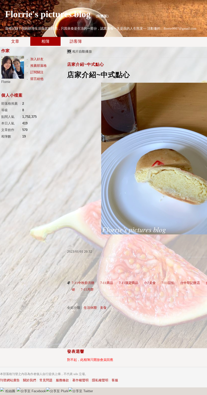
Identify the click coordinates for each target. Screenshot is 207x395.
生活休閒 (90, 308)
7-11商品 (106, 283)
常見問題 (46, 380)
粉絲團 (10, 391)
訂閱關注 (36, 72)
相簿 (45, 41)
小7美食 (150, 283)
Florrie (5, 82)
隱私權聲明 (100, 380)
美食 (103, 308)
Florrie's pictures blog (48, 14)
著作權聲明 (80, 380)
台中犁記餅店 (190, 283)
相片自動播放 (82, 51)
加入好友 (36, 59)
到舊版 (102, 16)
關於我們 (29, 380)
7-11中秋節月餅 (83, 283)
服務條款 (62, 380)
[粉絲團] (2, 389)
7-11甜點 (168, 283)
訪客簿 (76, 41)
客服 (115, 380)
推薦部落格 (38, 66)
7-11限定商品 (128, 283)
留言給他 (36, 79)
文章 (15, 41)
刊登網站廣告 (10, 380)
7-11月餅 (87, 289)
